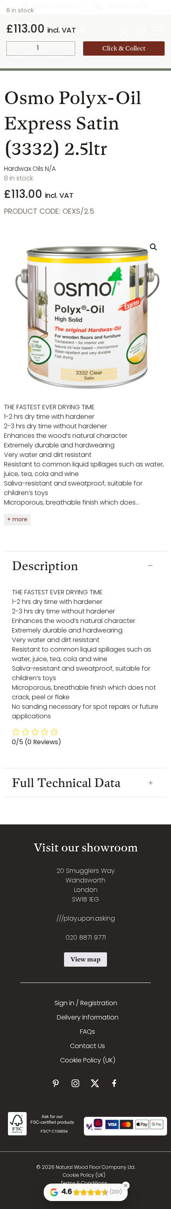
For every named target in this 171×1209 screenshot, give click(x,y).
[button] (153, 247)
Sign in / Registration (85, 1003)
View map (85, 959)
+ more (17, 519)
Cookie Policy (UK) (87, 1061)
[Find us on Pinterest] (56, 1083)
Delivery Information (88, 1018)
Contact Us (87, 1046)
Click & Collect (124, 48)
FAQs (87, 1032)
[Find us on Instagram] (75, 1083)
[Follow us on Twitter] (95, 1083)
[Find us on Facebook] (114, 1083)
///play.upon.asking (85, 919)
